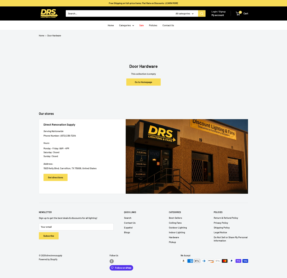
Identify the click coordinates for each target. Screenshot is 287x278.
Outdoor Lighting (178, 227)
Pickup (172, 242)
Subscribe (48, 235)
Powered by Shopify (48, 259)
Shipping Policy (222, 227)
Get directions (55, 177)
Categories (125, 25)
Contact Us (168, 25)
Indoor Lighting (177, 232)
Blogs (127, 232)
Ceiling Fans (175, 222)
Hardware (174, 237)
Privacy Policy (221, 222)
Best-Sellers (175, 217)
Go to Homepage (143, 82)
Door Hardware (54, 35)
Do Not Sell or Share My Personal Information (231, 239)
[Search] (202, 13)
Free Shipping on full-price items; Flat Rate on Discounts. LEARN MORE (143, 3)
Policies (153, 25)
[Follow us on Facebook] (112, 261)
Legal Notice (220, 232)
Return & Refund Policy (226, 217)
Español (128, 227)
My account (218, 14)
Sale (141, 25)
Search (127, 217)
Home (111, 25)
